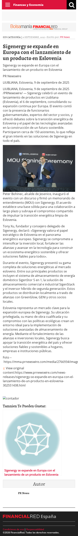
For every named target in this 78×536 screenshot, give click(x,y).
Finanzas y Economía (28, 5)
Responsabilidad (35, 529)
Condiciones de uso (13, 529)
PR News (65, 37)
